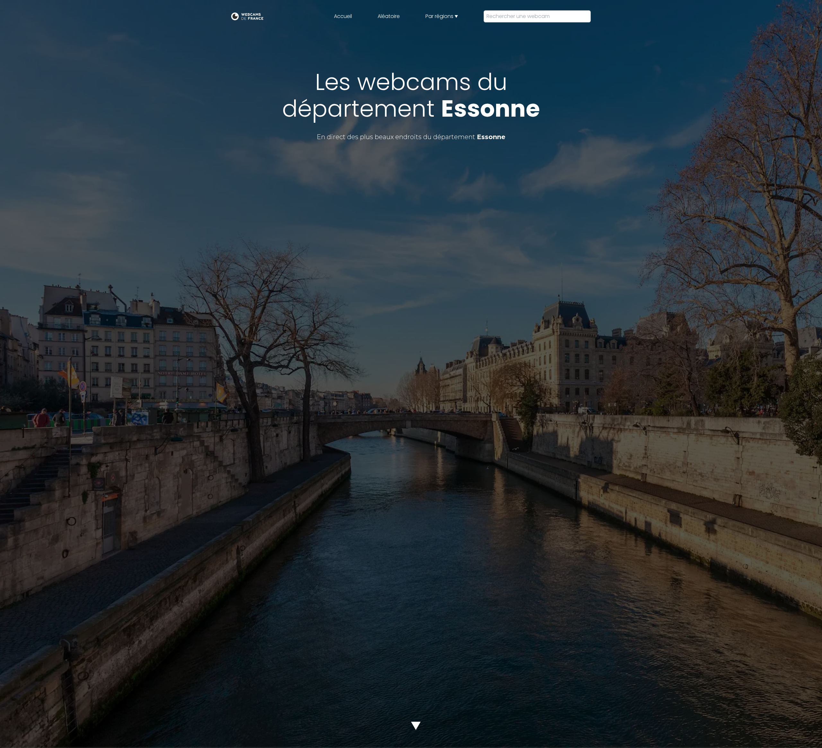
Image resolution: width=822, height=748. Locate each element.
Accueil (343, 16)
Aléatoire (389, 16)
